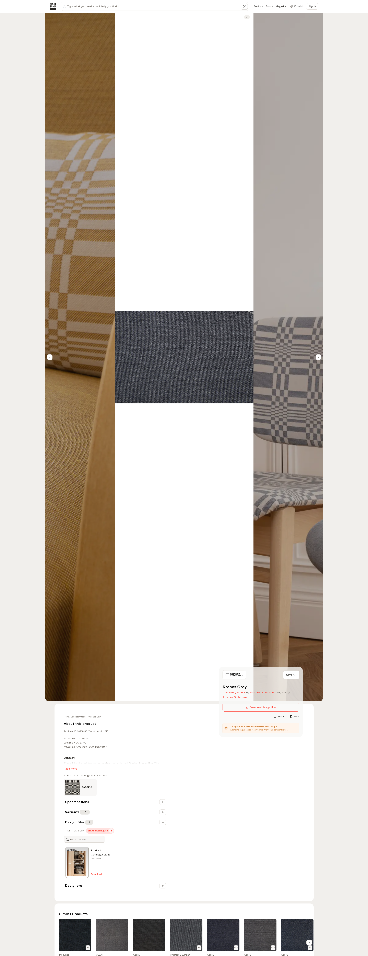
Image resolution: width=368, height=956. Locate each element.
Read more (70, 769)
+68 (236, 947)
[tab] (68, 831)
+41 (310, 947)
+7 (88, 947)
